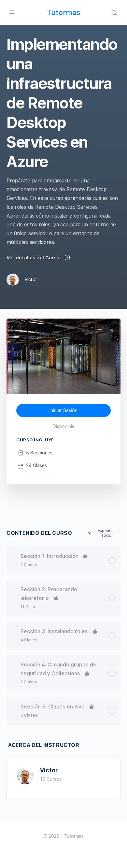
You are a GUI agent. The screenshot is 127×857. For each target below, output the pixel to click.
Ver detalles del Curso (34, 258)
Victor (49, 770)
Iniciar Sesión (63, 410)
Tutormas (63, 12)
